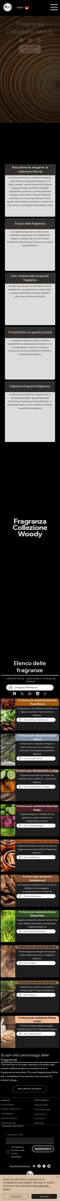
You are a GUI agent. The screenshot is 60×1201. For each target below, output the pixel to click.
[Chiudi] (55, 1179)
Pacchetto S (40, 1114)
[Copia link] (45, 693)
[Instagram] (44, 1166)
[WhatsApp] (29, 693)
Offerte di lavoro (9, 1118)
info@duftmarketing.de (20, 1166)
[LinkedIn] (37, 693)
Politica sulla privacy (11, 1109)
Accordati (44, 1196)
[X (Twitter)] (22, 693)
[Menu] (54, 7)
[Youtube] (48, 1166)
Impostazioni (16, 1196)
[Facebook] (14, 693)
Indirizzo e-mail (14, 1134)
